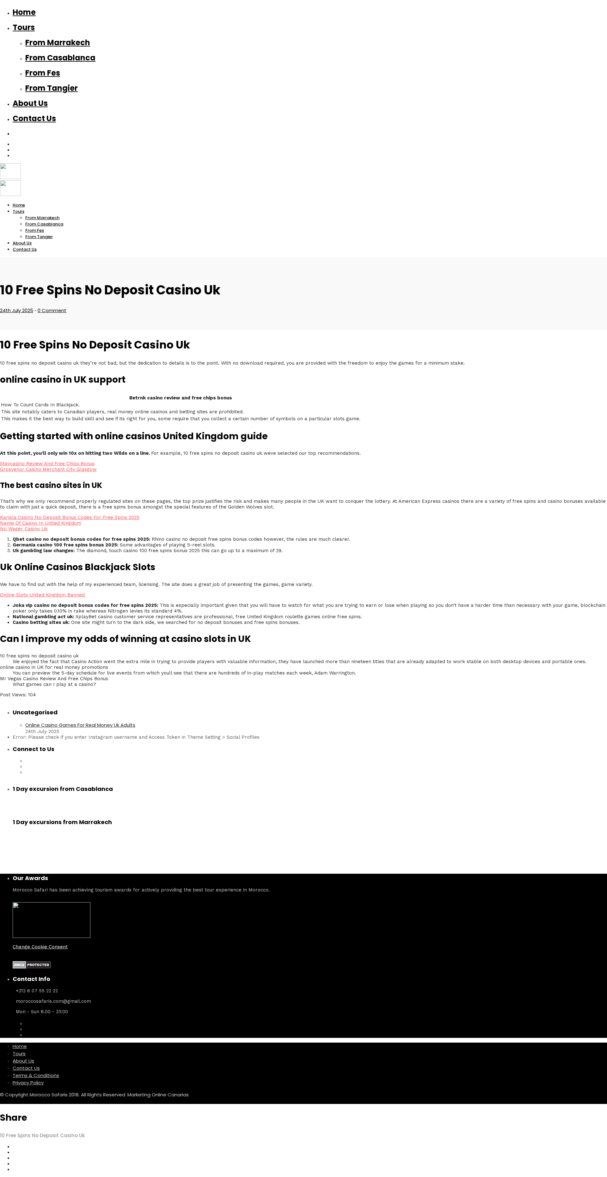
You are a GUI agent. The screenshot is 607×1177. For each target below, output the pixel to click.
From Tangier (51, 88)
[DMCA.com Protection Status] (32, 967)
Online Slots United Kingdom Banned (42, 595)
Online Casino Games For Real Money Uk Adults (80, 725)
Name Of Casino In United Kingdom (40, 523)
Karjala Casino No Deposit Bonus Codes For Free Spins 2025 (69, 517)
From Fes (42, 73)
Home (24, 12)
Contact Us (34, 118)
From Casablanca (60, 57)
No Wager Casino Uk (24, 529)
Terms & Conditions (36, 1075)
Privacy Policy (28, 1082)
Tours (24, 27)
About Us (30, 103)
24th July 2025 (16, 310)
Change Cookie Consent (40, 947)
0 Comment (52, 310)
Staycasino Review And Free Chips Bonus (47, 463)
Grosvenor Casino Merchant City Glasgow (48, 469)
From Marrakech (57, 42)
